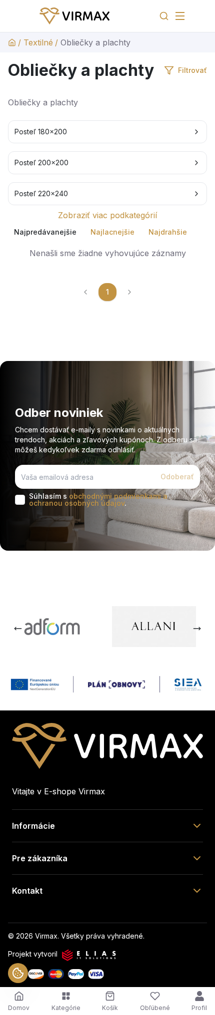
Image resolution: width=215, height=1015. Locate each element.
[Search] (164, 16)
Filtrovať (192, 70)
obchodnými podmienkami (115, 496)
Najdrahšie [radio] (167, 232)
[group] (107, 232)
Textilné (38, 42)
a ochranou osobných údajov (98, 499)
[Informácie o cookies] (18, 973)
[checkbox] (20, 500)
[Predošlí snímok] (18, 629)
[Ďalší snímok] (197, 629)
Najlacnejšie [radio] (112, 232)
